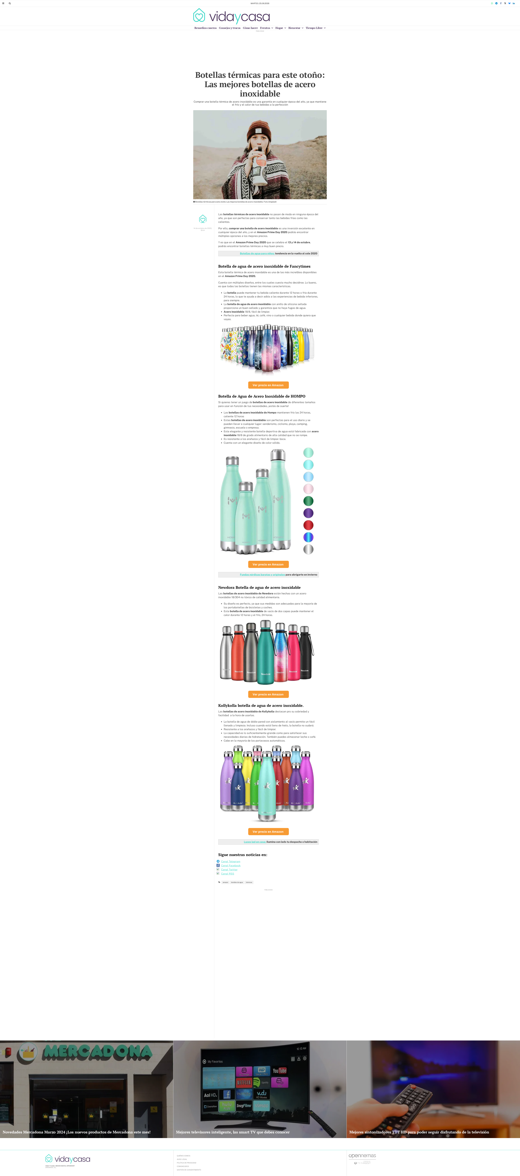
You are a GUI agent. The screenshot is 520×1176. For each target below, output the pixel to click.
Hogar (279, 28)
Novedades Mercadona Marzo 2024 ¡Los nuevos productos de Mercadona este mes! (77, 1132)
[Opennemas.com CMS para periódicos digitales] (362, 1159)
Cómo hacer (250, 28)
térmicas (249, 882)
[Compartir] (492, 3)
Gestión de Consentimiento (189, 1170)
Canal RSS (227, 873)
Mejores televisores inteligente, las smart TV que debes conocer (233, 1132)
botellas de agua (237, 882)
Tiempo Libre (314, 28)
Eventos (265, 28)
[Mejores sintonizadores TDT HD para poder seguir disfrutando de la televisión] (433, 1089)
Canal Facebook (231, 865)
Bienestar (294, 28)
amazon (225, 882)
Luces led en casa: (255, 841)
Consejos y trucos (229, 28)
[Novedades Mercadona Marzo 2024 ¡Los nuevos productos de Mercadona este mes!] (86, 1089)
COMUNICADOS (183, 1166)
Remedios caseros (205, 28)
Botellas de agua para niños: (257, 253)
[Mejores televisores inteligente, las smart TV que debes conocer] (260, 1089)
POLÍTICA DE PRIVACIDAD (186, 1163)
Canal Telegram (230, 861)
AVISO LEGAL (182, 1159)
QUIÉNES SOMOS (183, 1156)
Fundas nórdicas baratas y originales (262, 574)
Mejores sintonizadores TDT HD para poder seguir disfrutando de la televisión (419, 1132)
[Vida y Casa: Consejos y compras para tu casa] (231, 16)
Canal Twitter (229, 869)
